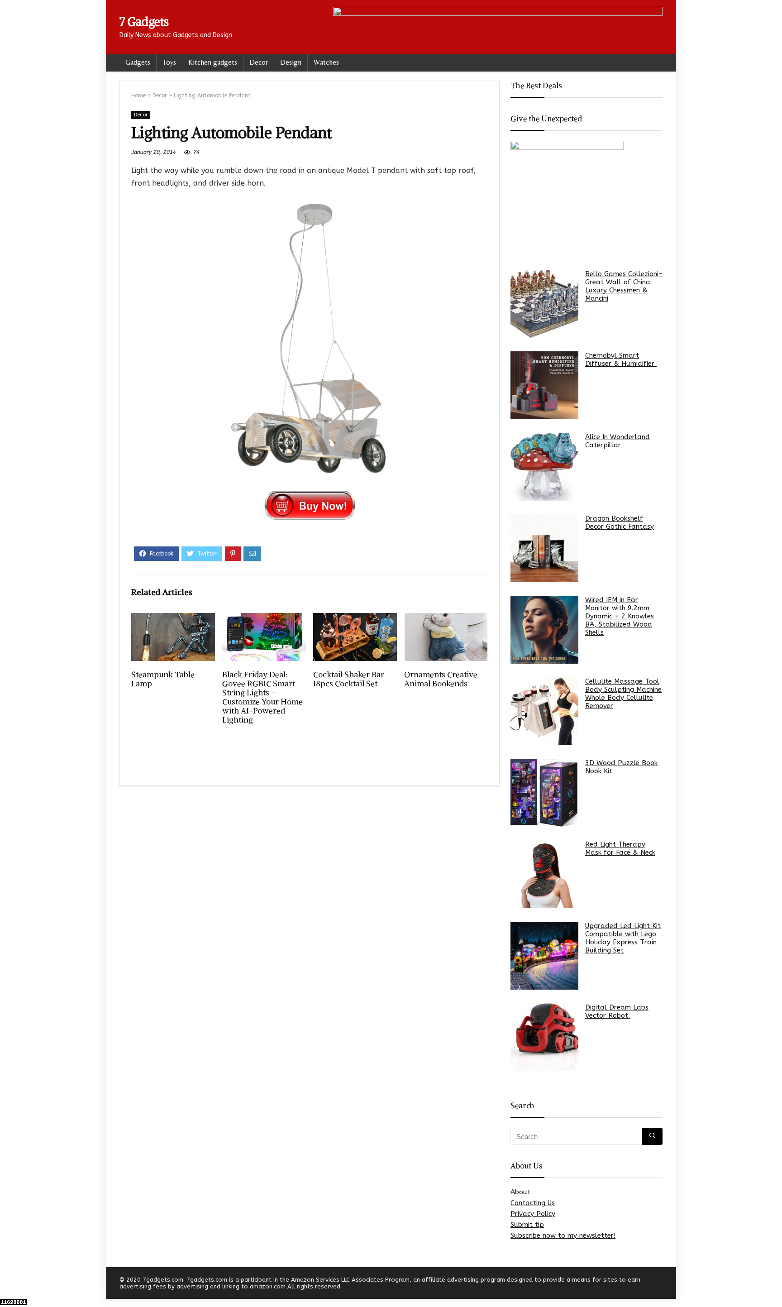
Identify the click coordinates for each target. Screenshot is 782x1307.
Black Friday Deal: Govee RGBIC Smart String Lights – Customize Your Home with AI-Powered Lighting (262, 697)
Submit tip (527, 1225)
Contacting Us (532, 1203)
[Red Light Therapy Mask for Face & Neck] (544, 874)
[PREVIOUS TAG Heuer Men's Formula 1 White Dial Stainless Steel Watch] (9, 1284)
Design (290, 62)
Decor (258, 62)
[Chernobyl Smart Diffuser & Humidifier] (544, 385)
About (520, 1192)
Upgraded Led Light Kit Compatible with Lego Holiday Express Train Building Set (623, 938)
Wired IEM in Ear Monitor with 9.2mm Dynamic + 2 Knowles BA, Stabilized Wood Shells (619, 616)
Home (138, 95)
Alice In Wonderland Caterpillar (617, 441)
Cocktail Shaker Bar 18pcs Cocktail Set (348, 679)
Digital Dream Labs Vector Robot (616, 1011)
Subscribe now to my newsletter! (562, 1235)
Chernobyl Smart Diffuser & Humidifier (621, 359)
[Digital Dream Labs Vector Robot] (544, 1037)
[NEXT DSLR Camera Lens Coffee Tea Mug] (773, 1284)
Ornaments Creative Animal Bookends (440, 679)
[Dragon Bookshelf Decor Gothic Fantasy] (544, 548)
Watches (326, 62)
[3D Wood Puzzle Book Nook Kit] (544, 793)
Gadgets (137, 62)
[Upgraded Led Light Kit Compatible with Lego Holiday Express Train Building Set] (544, 956)
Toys (169, 62)
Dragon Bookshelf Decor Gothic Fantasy (619, 522)
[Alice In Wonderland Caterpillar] (544, 467)
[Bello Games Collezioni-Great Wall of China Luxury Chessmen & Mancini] (544, 304)
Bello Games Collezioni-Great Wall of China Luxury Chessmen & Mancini (624, 286)
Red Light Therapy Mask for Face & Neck (620, 848)
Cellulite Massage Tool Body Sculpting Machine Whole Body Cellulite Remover (623, 693)
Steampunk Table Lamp (163, 679)
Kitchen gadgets (212, 62)
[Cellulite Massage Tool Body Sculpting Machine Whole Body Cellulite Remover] (544, 711)
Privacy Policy (532, 1214)
